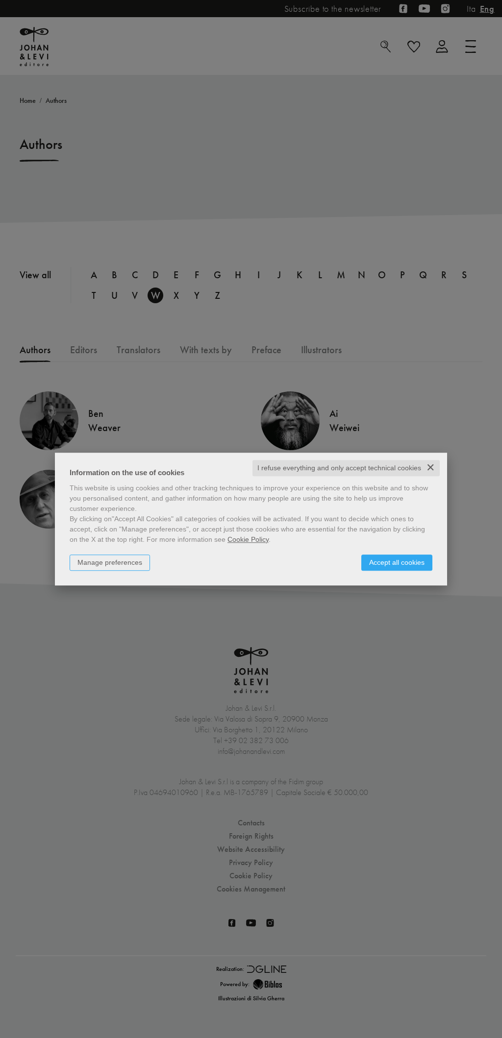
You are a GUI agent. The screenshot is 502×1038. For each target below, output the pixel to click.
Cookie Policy (248, 539)
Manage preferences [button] (109, 562)
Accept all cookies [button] (397, 562)
